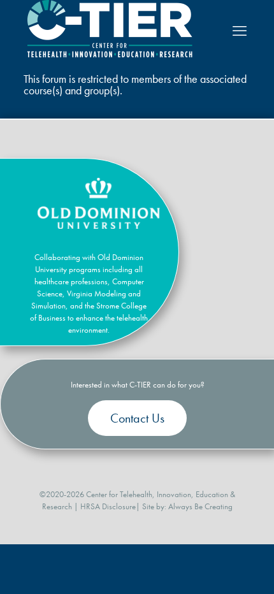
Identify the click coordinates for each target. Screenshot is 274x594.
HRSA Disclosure (108, 506)
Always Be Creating (200, 506)
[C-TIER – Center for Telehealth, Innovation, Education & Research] (109, 54)
